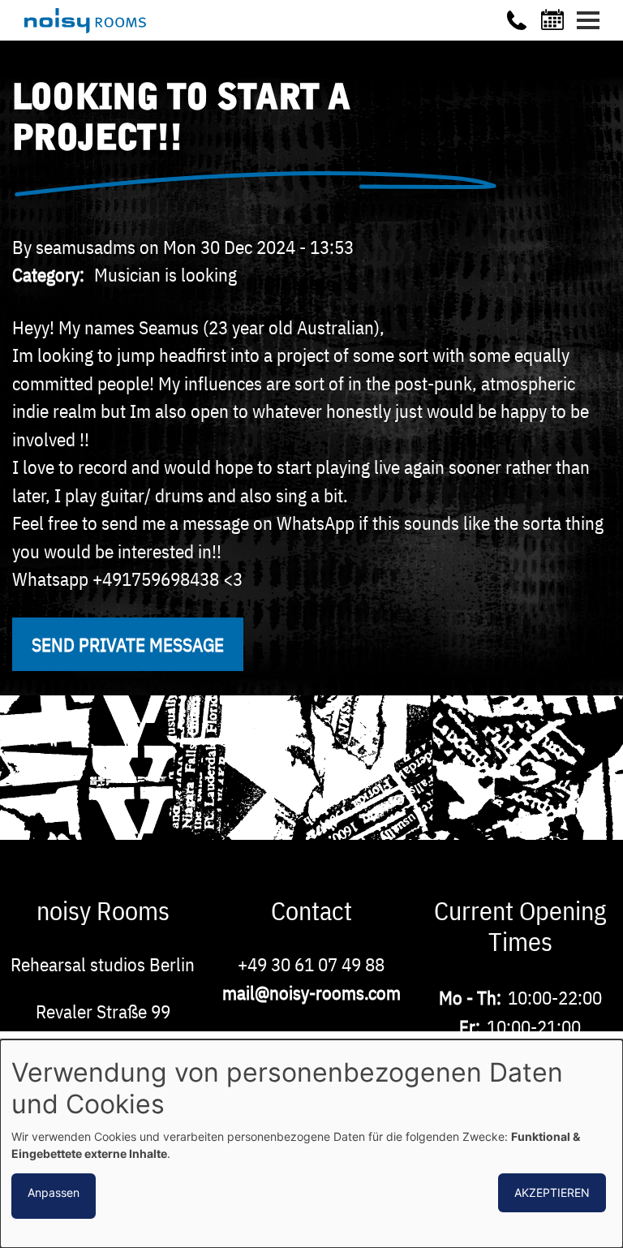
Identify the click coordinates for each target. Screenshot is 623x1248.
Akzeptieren (552, 1192)
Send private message (128, 644)
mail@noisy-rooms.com (311, 992)
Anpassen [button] (53, 1192)
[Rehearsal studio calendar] (555, 19)
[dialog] (311, 1143)
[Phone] (516, 20)
